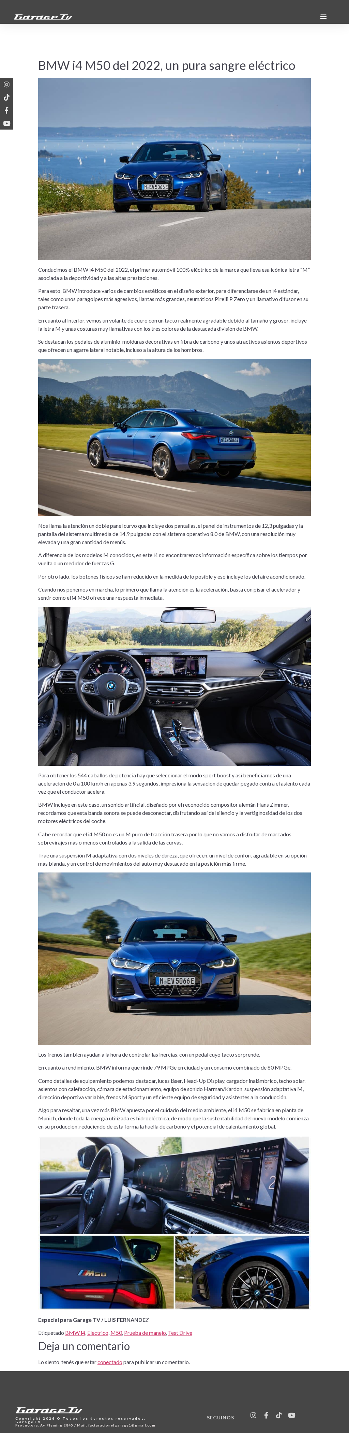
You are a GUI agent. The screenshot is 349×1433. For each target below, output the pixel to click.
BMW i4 (75, 1332)
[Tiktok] (6, 97)
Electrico (97, 1332)
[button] (323, 16)
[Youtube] (6, 123)
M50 (116, 1332)
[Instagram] (6, 84)
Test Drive (180, 1332)
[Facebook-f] (6, 110)
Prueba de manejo (145, 1332)
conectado (109, 1362)
